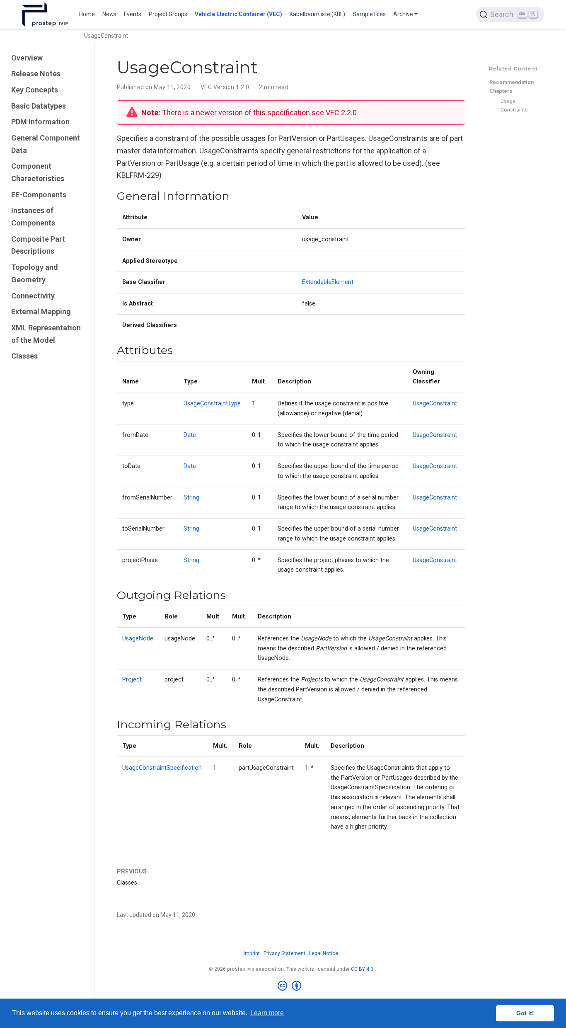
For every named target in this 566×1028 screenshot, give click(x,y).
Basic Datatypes (38, 106)
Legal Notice (323, 953)
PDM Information (40, 121)
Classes (24, 356)
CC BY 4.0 (362, 969)
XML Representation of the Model (46, 333)
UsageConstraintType (212, 403)
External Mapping (41, 311)
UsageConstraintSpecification (162, 767)
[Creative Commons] (291, 986)
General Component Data (45, 144)
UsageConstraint (435, 403)
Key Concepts (34, 89)
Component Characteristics (37, 172)
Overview (27, 57)
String (191, 497)
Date (190, 435)
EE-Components (38, 194)
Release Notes (35, 73)
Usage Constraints (514, 105)
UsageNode (137, 638)
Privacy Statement (284, 953)
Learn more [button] (267, 1012)
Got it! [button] (525, 1013)
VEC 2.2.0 (341, 112)
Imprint (252, 953)
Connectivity (33, 295)
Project (132, 679)
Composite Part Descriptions (38, 245)
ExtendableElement (327, 282)
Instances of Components (33, 216)
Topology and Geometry (34, 273)
